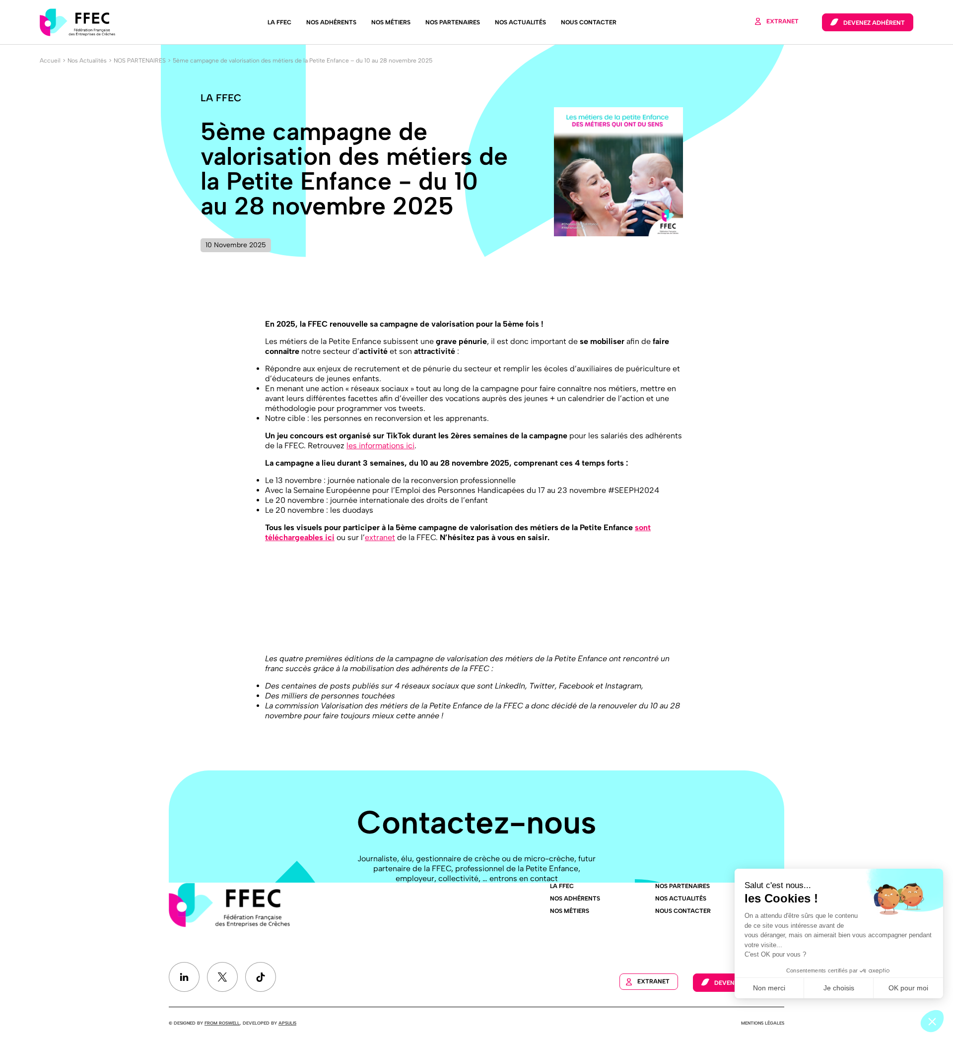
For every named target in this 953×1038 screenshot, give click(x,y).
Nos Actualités (520, 22)
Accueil (50, 60)
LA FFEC (279, 22)
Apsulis (287, 1023)
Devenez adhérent (874, 22)
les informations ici (380, 445)
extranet (380, 537)
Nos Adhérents (331, 22)
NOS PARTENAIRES (140, 60)
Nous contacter (588, 22)
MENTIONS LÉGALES (762, 1023)
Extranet (782, 21)
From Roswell (222, 1023)
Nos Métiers (390, 22)
